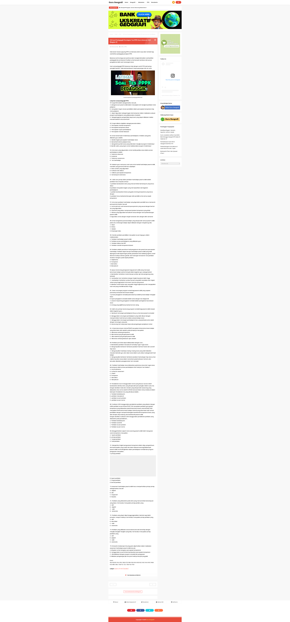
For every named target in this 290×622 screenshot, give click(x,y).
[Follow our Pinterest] (131, 610)
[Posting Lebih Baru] (113, 584)
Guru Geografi (150, 619)
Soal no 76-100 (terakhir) (121, 569)
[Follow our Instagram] (159, 610)
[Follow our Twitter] (149, 610)
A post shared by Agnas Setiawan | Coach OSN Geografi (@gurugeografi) (179, 95)
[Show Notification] (173, 2)
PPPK (125, 47)
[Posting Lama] (153, 584)
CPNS (122, 47)
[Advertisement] (133, 465)
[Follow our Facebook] (140, 610)
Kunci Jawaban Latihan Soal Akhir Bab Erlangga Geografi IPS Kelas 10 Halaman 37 (170, 137)
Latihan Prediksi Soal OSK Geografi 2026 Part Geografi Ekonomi (137, 7)
